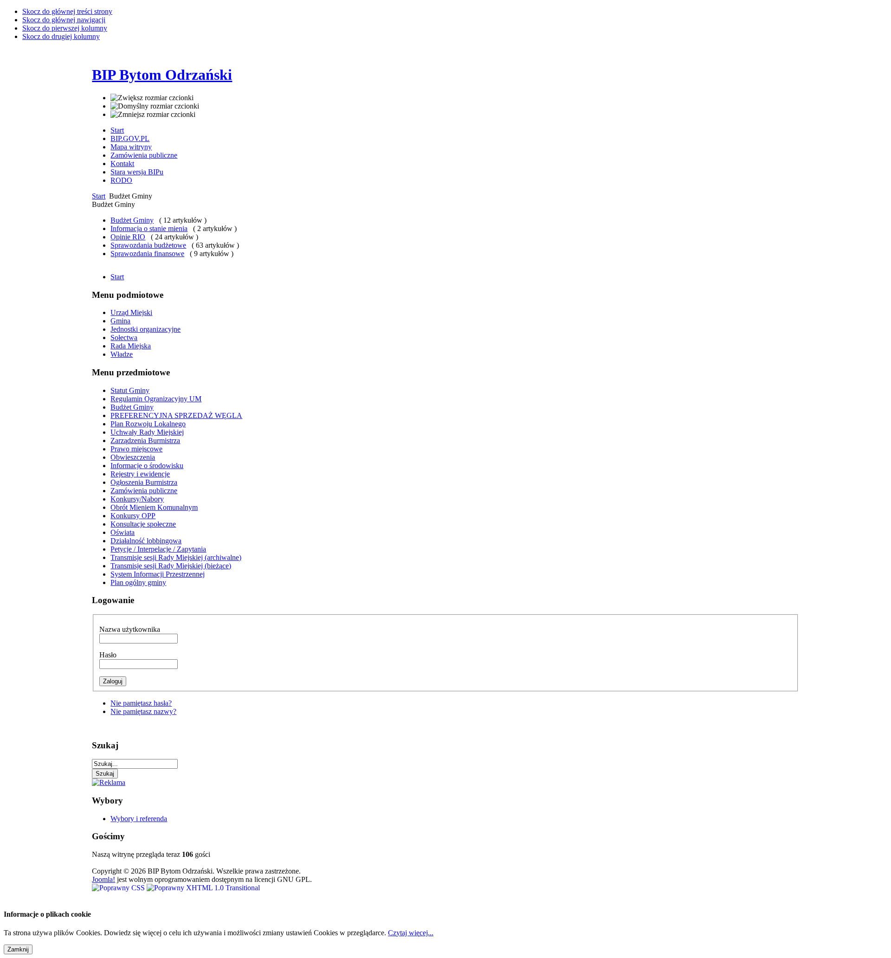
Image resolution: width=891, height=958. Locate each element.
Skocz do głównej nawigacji (63, 20)
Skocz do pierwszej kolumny (64, 28)
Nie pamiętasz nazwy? (143, 711)
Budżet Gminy (132, 220)
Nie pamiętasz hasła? (141, 703)
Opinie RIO (127, 237)
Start (98, 196)
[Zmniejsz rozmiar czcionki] (152, 114)
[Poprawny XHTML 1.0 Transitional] (203, 888)
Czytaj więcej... (410, 933)
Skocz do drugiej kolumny (61, 36)
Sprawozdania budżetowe (148, 245)
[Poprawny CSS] (119, 888)
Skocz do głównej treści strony (67, 11)
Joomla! (103, 879)
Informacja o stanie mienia (148, 228)
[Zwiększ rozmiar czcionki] (152, 98)
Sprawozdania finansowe (147, 253)
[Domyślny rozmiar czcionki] (154, 106)
